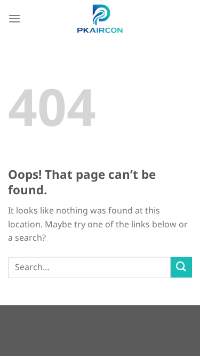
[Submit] (181, 267)
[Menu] (14, 18)
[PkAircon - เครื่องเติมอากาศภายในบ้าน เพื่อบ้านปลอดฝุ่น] (100, 18)
